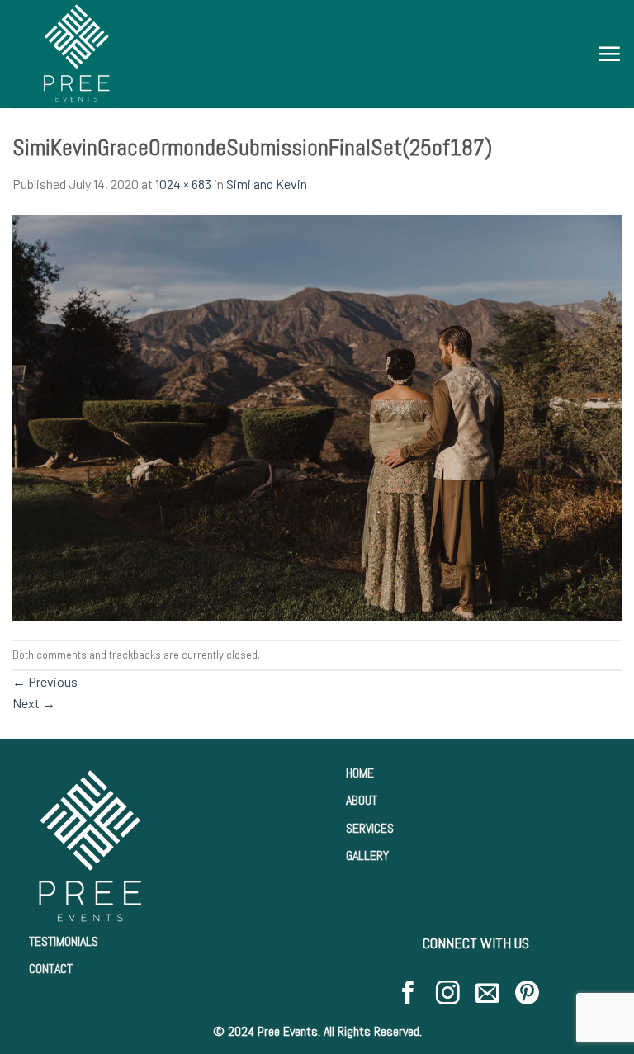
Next (33, 703)
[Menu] (609, 54)
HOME (360, 773)
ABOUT (361, 800)
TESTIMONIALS (63, 941)
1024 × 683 (183, 183)
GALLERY (367, 855)
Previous (45, 681)
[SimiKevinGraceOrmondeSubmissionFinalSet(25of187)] (317, 415)
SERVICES (370, 828)
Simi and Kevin (266, 183)
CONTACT (51, 968)
